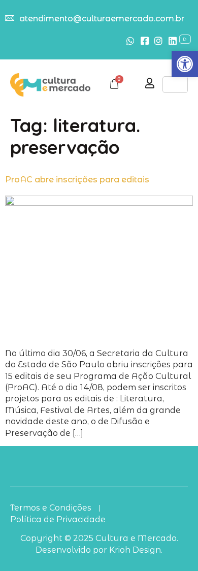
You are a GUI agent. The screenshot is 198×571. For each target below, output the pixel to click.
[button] (185, 64)
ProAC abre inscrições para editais (77, 179)
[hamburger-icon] (175, 84)
